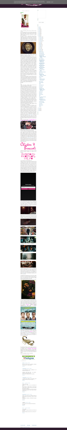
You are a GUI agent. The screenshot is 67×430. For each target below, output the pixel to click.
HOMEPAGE (22, 8)
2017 (39, 29)
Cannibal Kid (24, 368)
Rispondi (23, 380)
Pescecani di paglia (41, 102)
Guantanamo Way (41, 53)
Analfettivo (40, 93)
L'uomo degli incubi (41, 54)
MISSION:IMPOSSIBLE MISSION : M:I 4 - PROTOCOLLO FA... (42, 61)
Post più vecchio (34, 425)
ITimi (39, 95)
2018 (39, 28)
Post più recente (23, 425)
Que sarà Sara (41, 81)
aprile (40, 47)
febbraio (40, 49)
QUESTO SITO (22, 331)
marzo (40, 48)
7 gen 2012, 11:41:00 (29, 394)
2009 (39, 110)
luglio (40, 43)
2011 (39, 108)
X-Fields (40, 77)
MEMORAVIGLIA (41, 8)
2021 (39, 27)
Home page (28, 425)
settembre (40, 40)
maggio (40, 45)
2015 (39, 32)
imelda (23, 362)
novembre (40, 38)
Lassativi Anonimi (41, 101)
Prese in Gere (41, 86)
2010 (39, 109)
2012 (39, 35)
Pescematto (40, 87)
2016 (39, 30)
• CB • (34, 8)
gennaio (40, 50)
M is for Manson (41, 58)
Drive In (22, 12)
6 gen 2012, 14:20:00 (28, 368)
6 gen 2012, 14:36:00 (28, 377)
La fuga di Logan (30, 114)
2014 (39, 33)
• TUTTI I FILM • (28, 8)
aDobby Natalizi (41, 82)
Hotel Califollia (41, 76)
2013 (39, 34)
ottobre (40, 39)
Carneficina (40, 103)
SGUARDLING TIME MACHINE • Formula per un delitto (42, 56)
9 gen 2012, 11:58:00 (27, 402)
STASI (40, 83)
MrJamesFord (24, 394)
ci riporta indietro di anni (30, 137)
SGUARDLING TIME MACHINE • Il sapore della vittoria (42, 89)
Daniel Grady (41, 91)
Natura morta (41, 73)
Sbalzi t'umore (41, 94)
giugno (40, 44)
